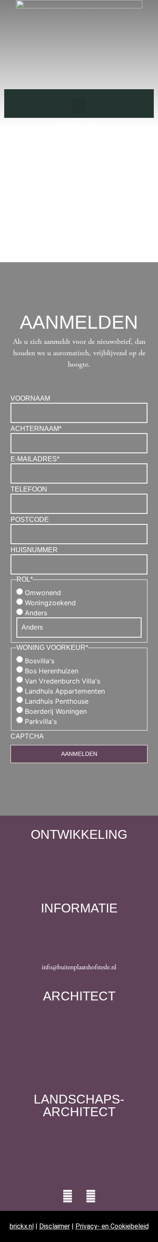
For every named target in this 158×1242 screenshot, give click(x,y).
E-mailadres (35, 459)
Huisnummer (34, 550)
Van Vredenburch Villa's (62, 681)
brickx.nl (22, 1226)
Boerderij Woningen (56, 711)
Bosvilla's (39, 660)
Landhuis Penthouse (56, 701)
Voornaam (30, 398)
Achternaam (36, 429)
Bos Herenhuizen (51, 671)
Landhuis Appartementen (65, 691)
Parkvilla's (41, 721)
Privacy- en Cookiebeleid (112, 1226)
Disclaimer (54, 1226)
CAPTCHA (27, 736)
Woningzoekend (50, 602)
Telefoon (29, 489)
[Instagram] (90, 1196)
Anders (36, 612)
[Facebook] (67, 1196)
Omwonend (43, 592)
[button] (79, 106)
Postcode (30, 519)
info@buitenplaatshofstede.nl (79, 967)
